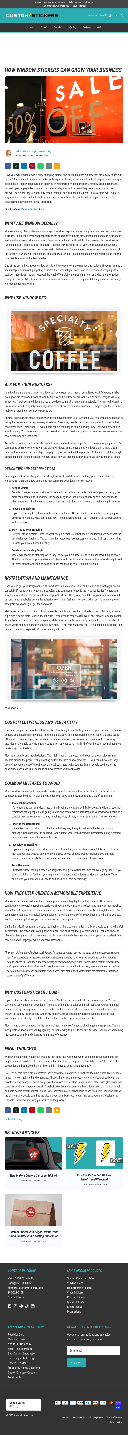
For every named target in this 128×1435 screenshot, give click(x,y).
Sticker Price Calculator (81, 1278)
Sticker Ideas (74, 1307)
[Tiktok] (27, 1306)
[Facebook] (9, 1306)
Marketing (46, 151)
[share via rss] (57, 165)
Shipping (71, 27)
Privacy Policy (79, 1417)
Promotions (74, 1311)
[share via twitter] (16, 165)
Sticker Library (75, 1302)
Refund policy (116, 1422)
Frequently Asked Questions (24, 1367)
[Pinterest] (21, 1306)
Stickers (30, 27)
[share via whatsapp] (40, 165)
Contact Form (16, 1297)
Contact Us (64, 1417)
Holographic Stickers (79, 1288)
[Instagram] (15, 1306)
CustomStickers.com (23, 1415)
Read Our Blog (16, 1334)
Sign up (76, 1362)
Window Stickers (30, 209)
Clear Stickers (75, 1292)
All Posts (26, 151)
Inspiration (36, 151)
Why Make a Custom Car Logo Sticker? (33, 1175)
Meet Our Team (16, 1339)
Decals (57, 27)
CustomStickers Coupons (23, 1372)
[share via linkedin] (24, 165)
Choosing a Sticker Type (22, 1358)
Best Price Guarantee (20, 1349)
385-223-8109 (15, 1292)
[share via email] (49, 165)
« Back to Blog (14, 1119)
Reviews (86, 27)
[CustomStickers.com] (32, 15)
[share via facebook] (8, 165)
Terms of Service (114, 1417)
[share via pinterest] (32, 165)
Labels (44, 27)
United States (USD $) (17, 1404)
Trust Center (15, 1377)
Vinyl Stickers (75, 1283)
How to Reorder (17, 1363)
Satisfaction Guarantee (21, 1353)
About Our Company (19, 1344)
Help (99, 27)
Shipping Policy (96, 1417)
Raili (18, 151)
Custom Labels (76, 1297)
